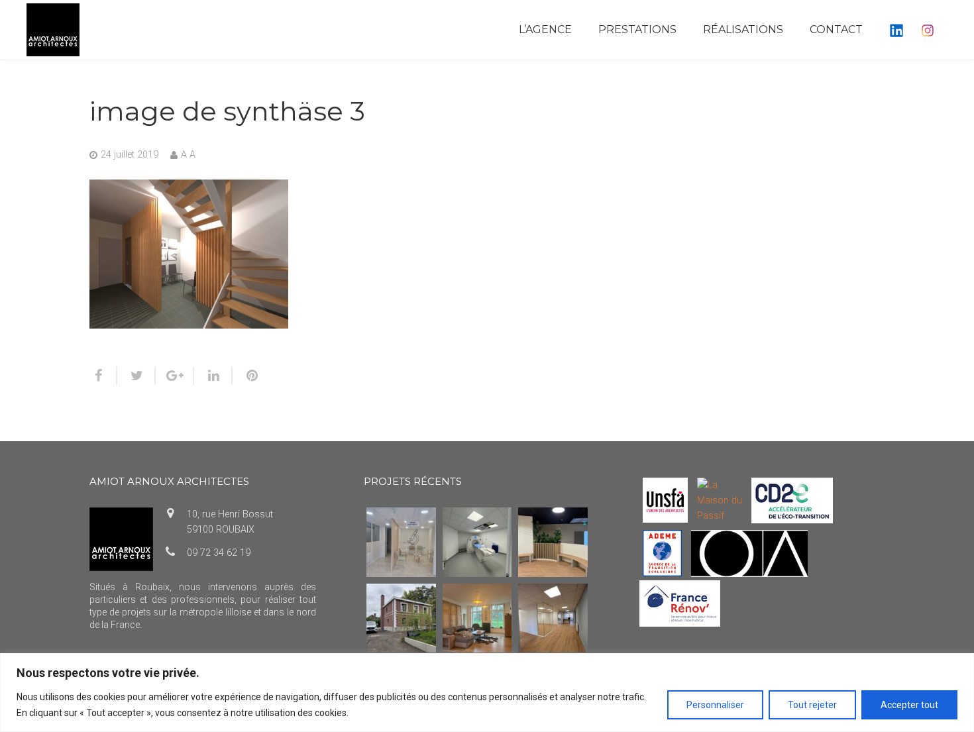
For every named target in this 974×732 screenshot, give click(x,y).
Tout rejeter (812, 705)
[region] (487, 692)
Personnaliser (715, 705)
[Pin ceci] (246, 375)
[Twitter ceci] (136, 375)
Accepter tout (909, 705)
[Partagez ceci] (103, 375)
